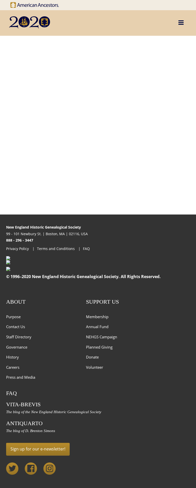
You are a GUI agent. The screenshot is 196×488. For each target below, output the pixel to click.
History (12, 357)
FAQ (86, 248)
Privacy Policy (18, 248)
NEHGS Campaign (101, 336)
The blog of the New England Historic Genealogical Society (53, 412)
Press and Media (20, 377)
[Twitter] (12, 468)
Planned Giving (99, 347)
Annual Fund (97, 326)
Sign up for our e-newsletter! (37, 449)
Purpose (13, 316)
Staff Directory (18, 336)
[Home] (75, 22)
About (16, 302)
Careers (12, 367)
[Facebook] (31, 468)
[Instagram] (49, 468)
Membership (97, 316)
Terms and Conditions (56, 248)
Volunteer (94, 367)
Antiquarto (24, 423)
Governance (16, 347)
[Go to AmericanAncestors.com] (38, 4)
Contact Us (15, 326)
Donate (92, 357)
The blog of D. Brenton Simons (30, 431)
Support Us (102, 302)
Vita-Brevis (23, 404)
